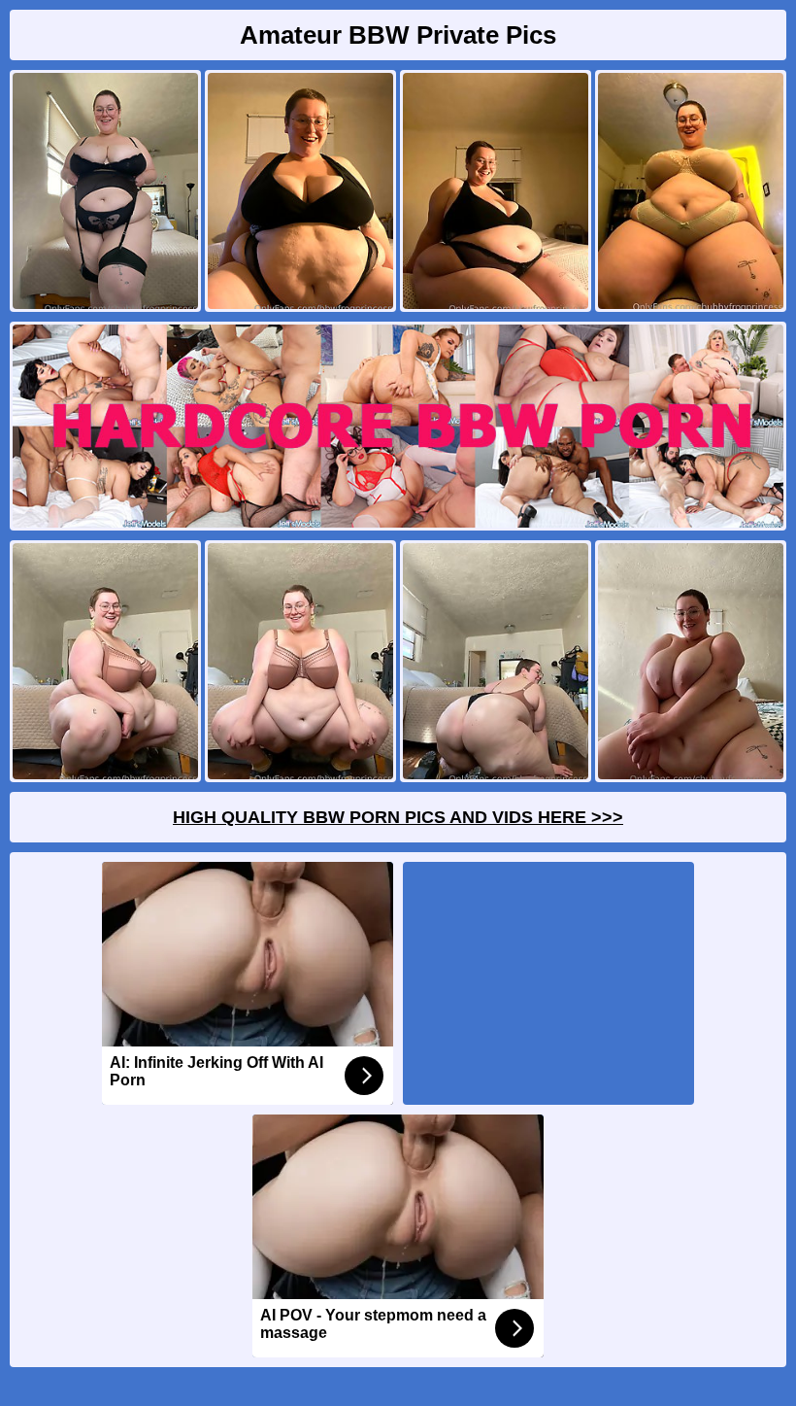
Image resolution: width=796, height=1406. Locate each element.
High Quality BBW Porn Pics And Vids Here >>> (398, 817)
